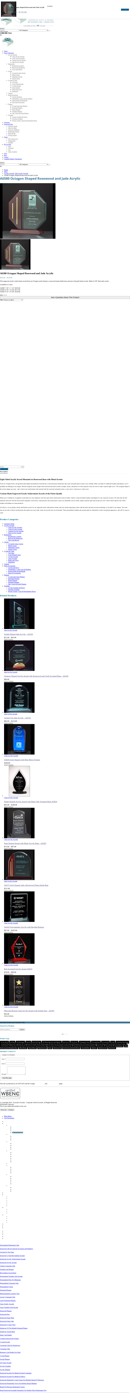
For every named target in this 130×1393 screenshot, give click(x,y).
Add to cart (125, 9)
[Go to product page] (67, 990)
